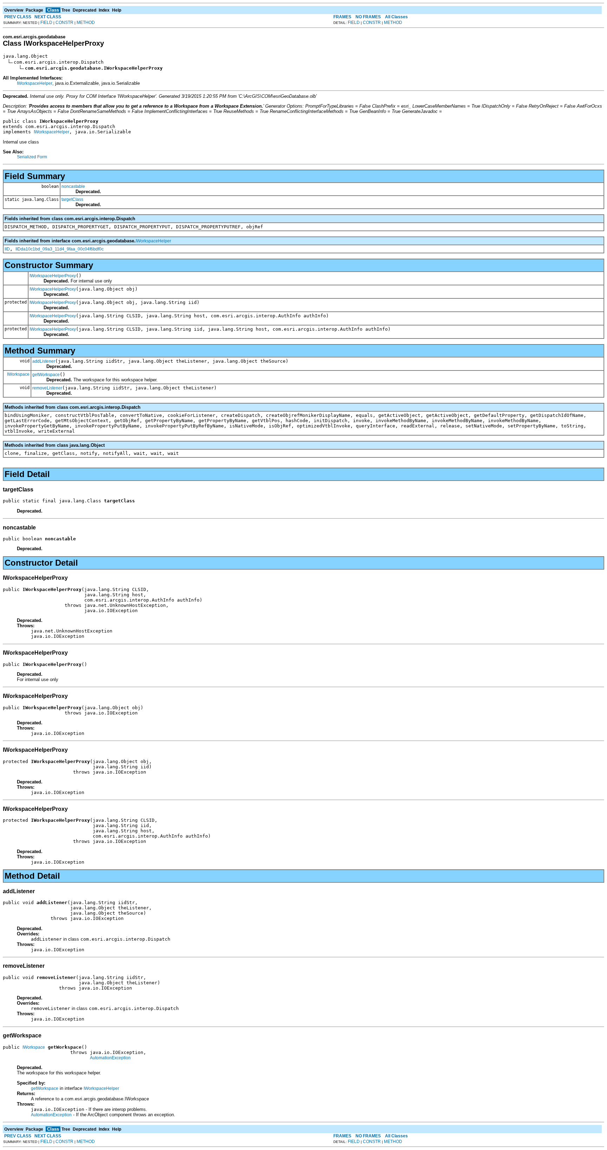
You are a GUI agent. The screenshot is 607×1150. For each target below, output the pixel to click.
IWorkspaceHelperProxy (53, 275)
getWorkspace (46, 374)
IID (7, 249)
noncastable (73, 186)
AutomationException (110, 1057)
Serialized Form (32, 156)
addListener (43, 361)
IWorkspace (18, 374)
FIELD (46, 22)
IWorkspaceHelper (34, 83)
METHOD (86, 22)
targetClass (72, 199)
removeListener (47, 388)
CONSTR (64, 22)
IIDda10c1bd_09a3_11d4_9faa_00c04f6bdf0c (59, 249)
